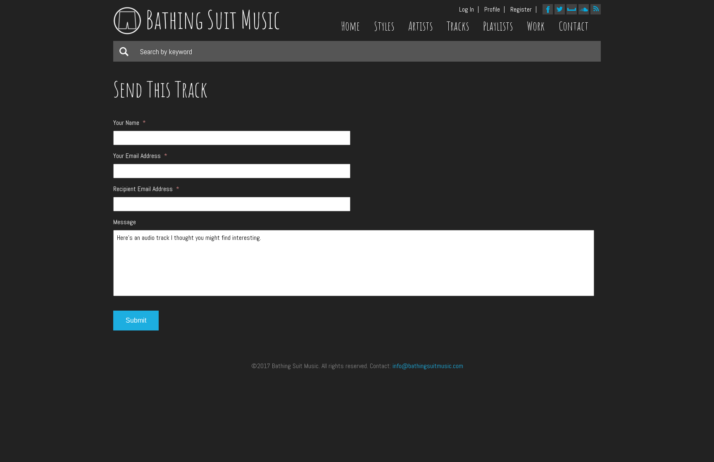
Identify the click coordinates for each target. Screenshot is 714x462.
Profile (492, 9)
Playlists (498, 26)
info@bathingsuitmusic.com (428, 365)
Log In (466, 9)
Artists (420, 26)
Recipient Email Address (146, 189)
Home (350, 26)
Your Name (129, 123)
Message (124, 222)
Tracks (458, 26)
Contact (573, 26)
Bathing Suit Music (212, 19)
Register (521, 9)
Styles (384, 26)
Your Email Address (140, 156)
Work (536, 26)
